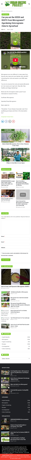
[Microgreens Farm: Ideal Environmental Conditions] (5, 299)
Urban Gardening (6, 348)
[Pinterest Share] (13, 121)
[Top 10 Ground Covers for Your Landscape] (5, 320)
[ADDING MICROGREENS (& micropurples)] (5, 421)
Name (3, 236)
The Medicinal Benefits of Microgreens (19, 292)
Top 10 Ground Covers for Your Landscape (20, 317)
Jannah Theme (5, 455)
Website (3, 247)
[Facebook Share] (6, 121)
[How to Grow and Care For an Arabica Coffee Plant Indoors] (5, 313)
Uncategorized (5, 346)
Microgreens (9, 11)
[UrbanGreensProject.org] (15, 4)
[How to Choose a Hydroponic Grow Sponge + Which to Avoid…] (5, 380)
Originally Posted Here (7, 116)
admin (4, 29)
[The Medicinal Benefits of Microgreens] (5, 293)
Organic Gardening (6, 341)
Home (4, 11)
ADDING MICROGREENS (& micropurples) (20, 419)
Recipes (4, 344)
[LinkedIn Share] (2, 121)
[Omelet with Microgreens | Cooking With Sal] (5, 391)
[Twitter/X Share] (9, 121)
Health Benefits (6, 337)
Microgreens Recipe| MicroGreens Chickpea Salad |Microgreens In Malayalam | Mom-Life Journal (20, 305)
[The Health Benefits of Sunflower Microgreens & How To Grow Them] (5, 439)
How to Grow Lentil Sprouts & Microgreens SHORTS (15, 286)
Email (3, 242)
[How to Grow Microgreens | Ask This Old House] (8, 193)
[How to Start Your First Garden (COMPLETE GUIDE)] (5, 434)
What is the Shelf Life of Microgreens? (19, 384)
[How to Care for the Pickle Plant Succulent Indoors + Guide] (5, 326)
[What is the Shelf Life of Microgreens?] (5, 386)
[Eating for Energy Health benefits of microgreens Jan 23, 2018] (5, 427)
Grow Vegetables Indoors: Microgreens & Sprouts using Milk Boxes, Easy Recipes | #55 (20, 372)
